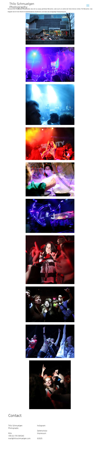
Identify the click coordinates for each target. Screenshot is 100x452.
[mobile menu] (88, 5)
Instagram (41, 426)
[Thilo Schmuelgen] (22, 5)
